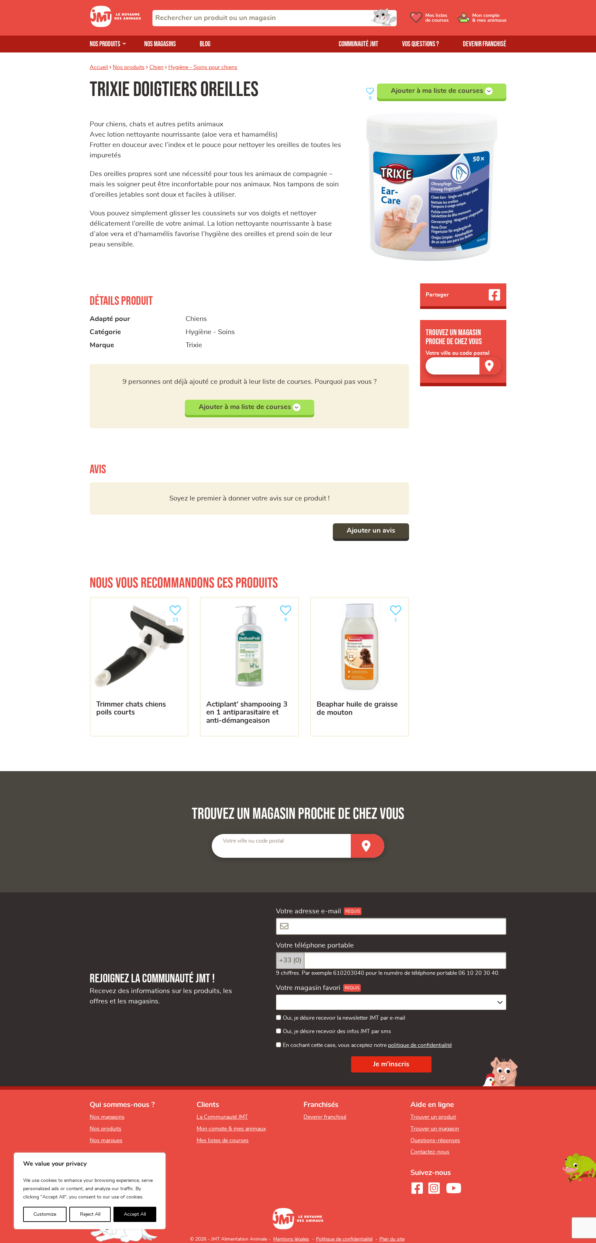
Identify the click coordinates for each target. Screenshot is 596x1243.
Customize (44, 1214)
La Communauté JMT (222, 1117)
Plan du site (392, 1239)
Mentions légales (291, 1239)
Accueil (99, 67)
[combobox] (274, 18)
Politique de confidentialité (344, 1239)
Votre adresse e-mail (308, 911)
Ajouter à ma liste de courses (437, 90)
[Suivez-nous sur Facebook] (417, 1188)
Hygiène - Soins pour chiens (202, 67)
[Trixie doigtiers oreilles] (431, 186)
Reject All (90, 1214)
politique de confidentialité (420, 1045)
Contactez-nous (429, 1152)
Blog (205, 44)
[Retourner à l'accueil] (115, 25)
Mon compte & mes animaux (231, 1129)
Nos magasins (160, 44)
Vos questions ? (420, 44)
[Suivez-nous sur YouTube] (454, 1188)
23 (178, 617)
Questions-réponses (435, 1140)
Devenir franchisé (484, 44)
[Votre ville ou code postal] (463, 365)
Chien (156, 67)
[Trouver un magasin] (490, 365)
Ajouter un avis (371, 530)
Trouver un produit (433, 1117)
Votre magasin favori (308, 987)
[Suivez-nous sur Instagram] (433, 1188)
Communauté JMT (358, 44)
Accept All (135, 1214)
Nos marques (106, 1140)
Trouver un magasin (434, 1129)
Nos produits (105, 44)
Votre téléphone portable (315, 945)
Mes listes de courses (223, 1140)
